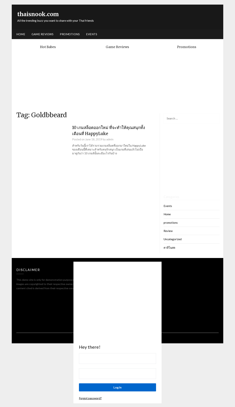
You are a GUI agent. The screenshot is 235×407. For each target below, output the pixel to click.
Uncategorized (173, 239)
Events (91, 34)
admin (109, 139)
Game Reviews (42, 34)
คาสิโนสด (169, 247)
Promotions (70, 34)
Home (20, 34)
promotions (171, 222)
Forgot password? (90, 398)
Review (168, 230)
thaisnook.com (38, 14)
